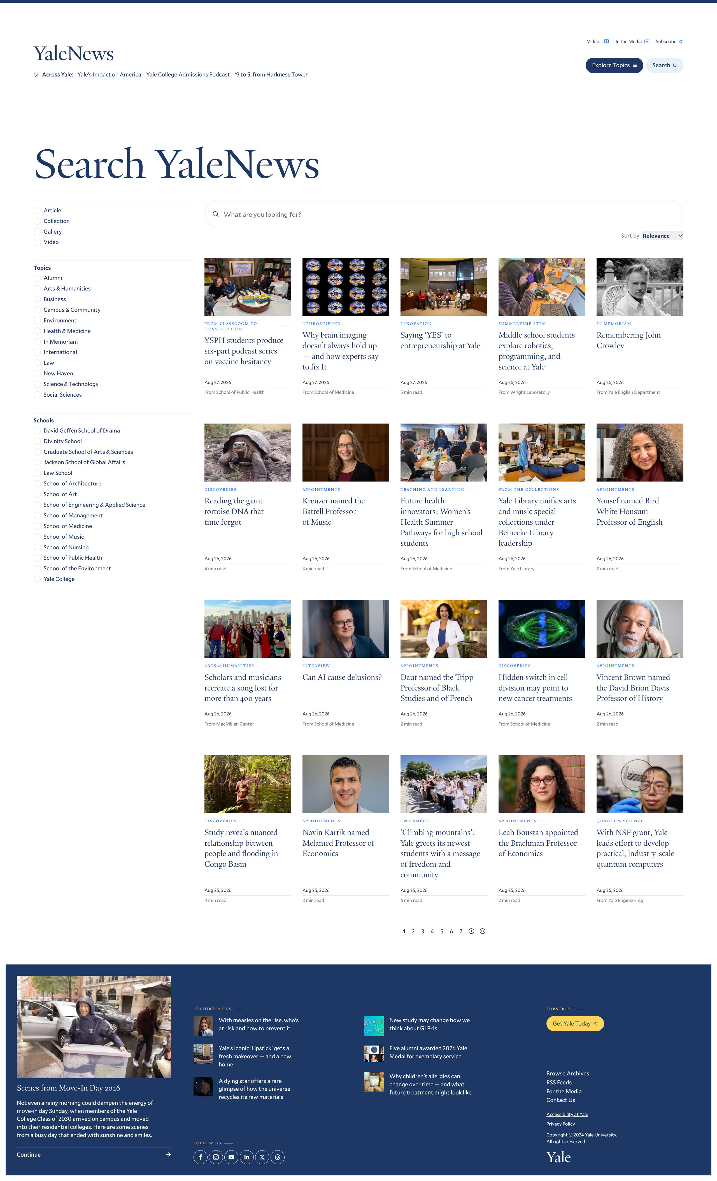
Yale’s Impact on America (109, 74)
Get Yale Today (572, 1023)
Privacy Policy (560, 1123)
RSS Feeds (559, 1082)
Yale (558, 1159)
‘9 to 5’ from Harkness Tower (271, 74)
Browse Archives (567, 1073)
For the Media (564, 1091)
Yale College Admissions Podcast (188, 74)
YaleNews (74, 55)
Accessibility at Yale (567, 1114)
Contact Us (560, 1100)
